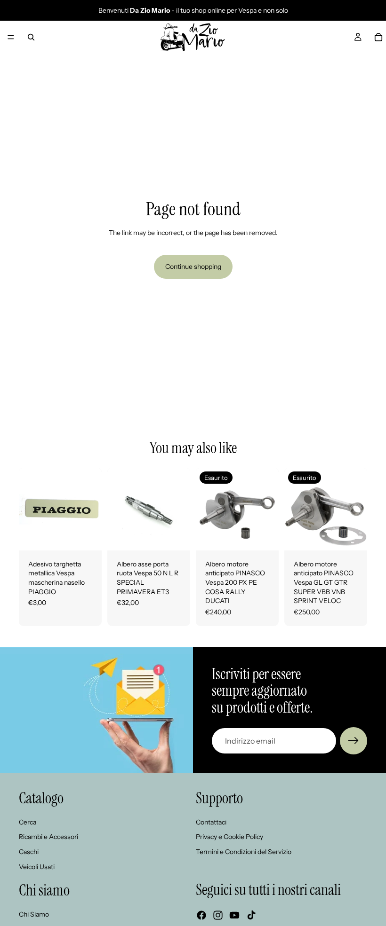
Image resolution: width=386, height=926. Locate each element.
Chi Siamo (34, 914)
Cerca (27, 821)
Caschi (29, 852)
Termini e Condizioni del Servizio (243, 852)
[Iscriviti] (353, 740)
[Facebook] (201, 915)
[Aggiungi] (87, 535)
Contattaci (211, 821)
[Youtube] (234, 915)
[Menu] (11, 37)
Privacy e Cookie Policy (229, 836)
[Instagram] (218, 915)
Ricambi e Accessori (48, 836)
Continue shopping (193, 266)
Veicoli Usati (37, 866)
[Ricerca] (31, 37)
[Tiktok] (251, 915)
